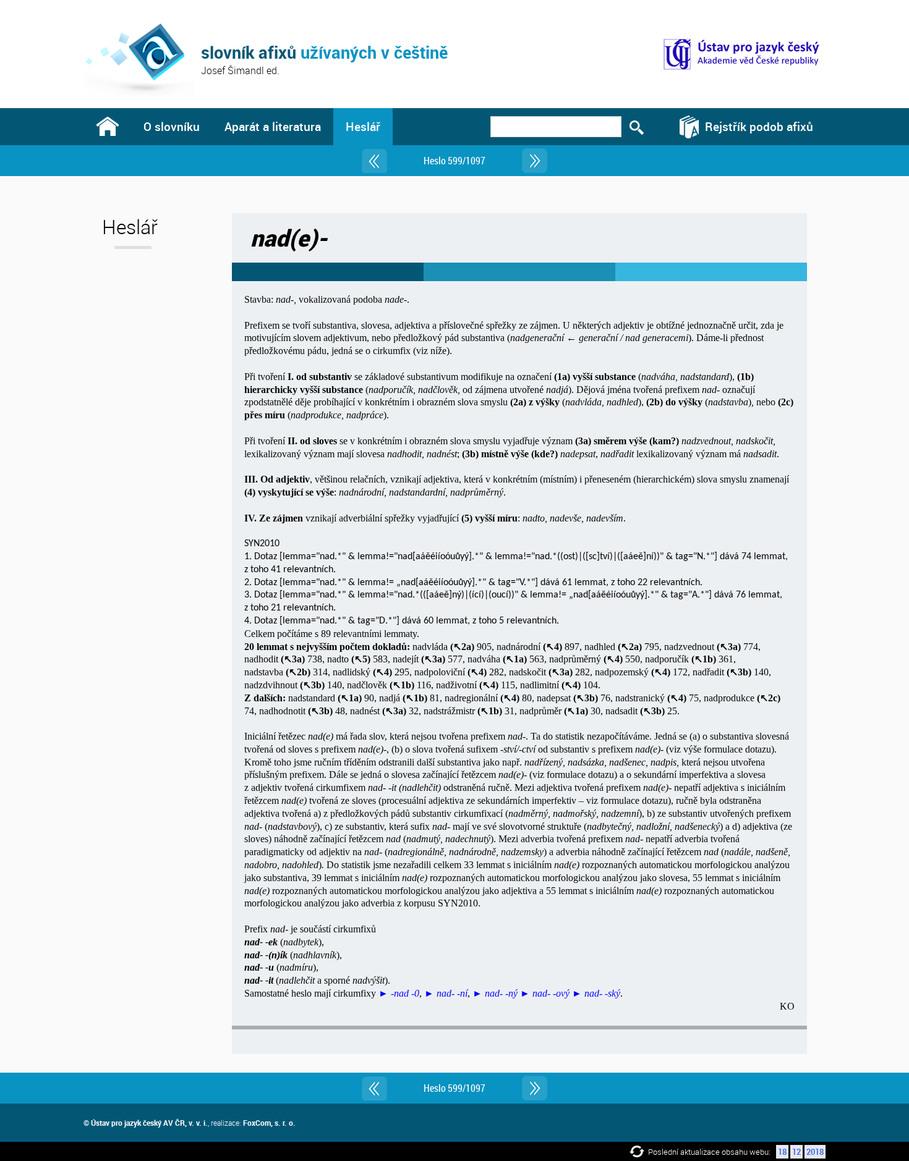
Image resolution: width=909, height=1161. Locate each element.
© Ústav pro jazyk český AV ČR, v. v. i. (145, 1123)
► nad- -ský (596, 993)
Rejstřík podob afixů (759, 126)
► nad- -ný (495, 993)
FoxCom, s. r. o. (269, 1123)
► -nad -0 (398, 993)
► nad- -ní (445, 993)
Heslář (363, 126)
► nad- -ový (545, 993)
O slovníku (171, 126)
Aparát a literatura (272, 126)
